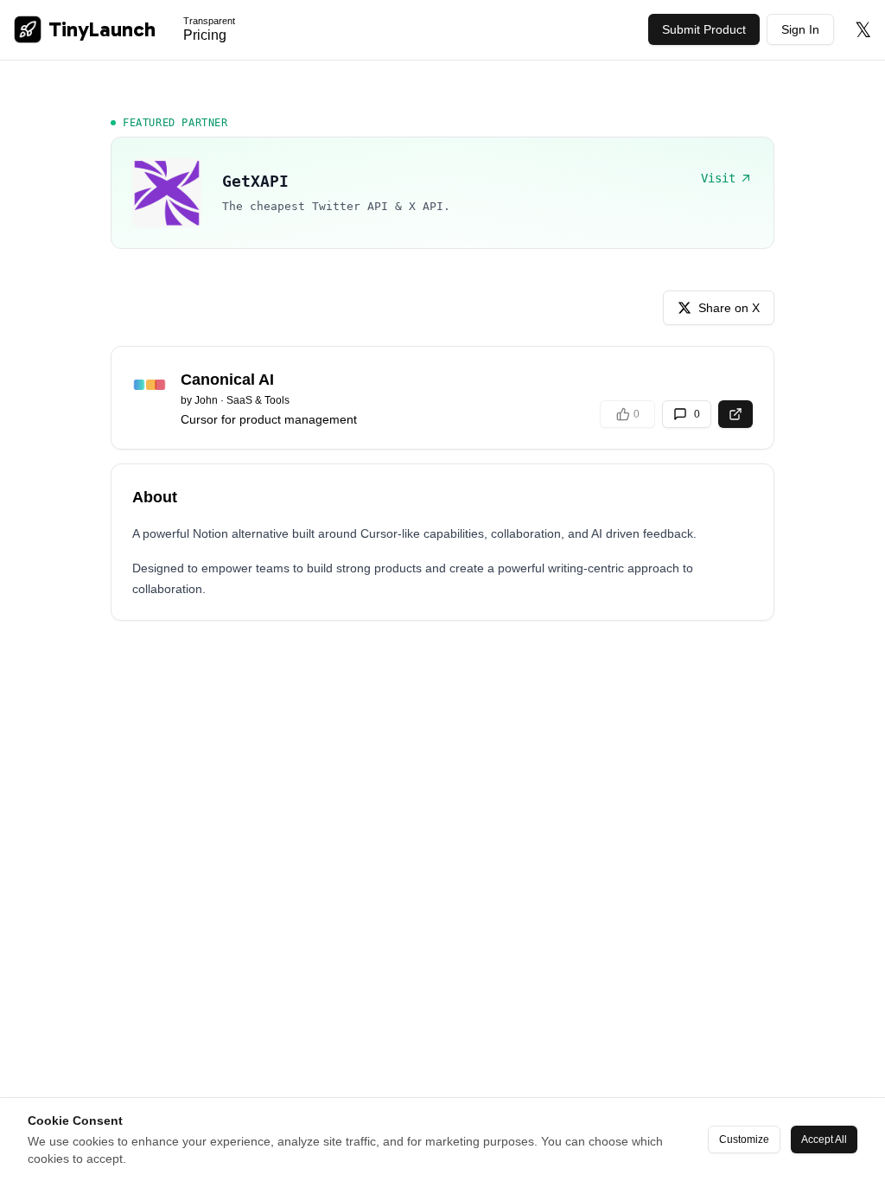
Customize (744, 1139)
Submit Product (704, 29)
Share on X (729, 308)
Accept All (824, 1139)
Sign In (800, 29)
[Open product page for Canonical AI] (735, 414)
